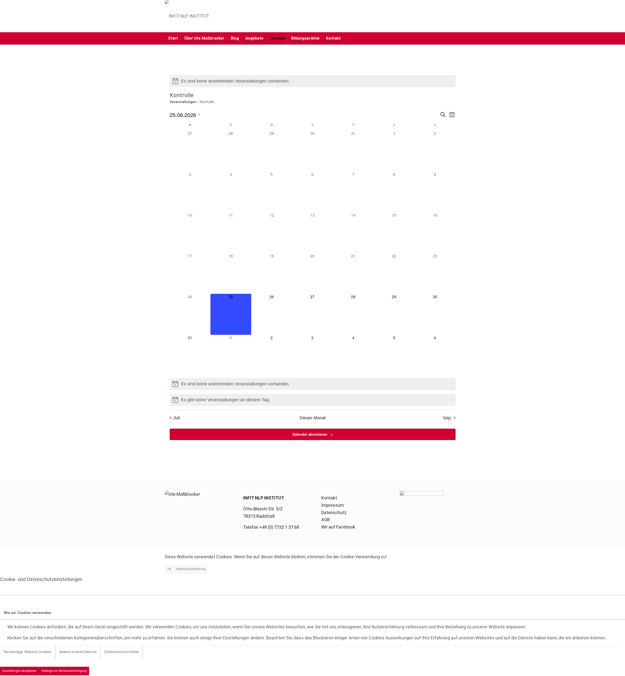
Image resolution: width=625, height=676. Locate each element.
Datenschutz (334, 512)
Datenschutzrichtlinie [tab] (121, 652)
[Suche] (457, 38)
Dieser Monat (313, 417)
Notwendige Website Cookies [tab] (27, 652)
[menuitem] (173, 38)
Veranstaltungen (183, 102)
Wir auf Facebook (338, 526)
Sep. (447, 417)
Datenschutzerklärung (191, 569)
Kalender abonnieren (309, 434)
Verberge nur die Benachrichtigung (64, 671)
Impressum (332, 505)
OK (169, 569)
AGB (325, 519)
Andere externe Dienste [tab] (78, 652)
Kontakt (329, 497)
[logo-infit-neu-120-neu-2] (187, 16)
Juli (176, 417)
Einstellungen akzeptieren (19, 671)
